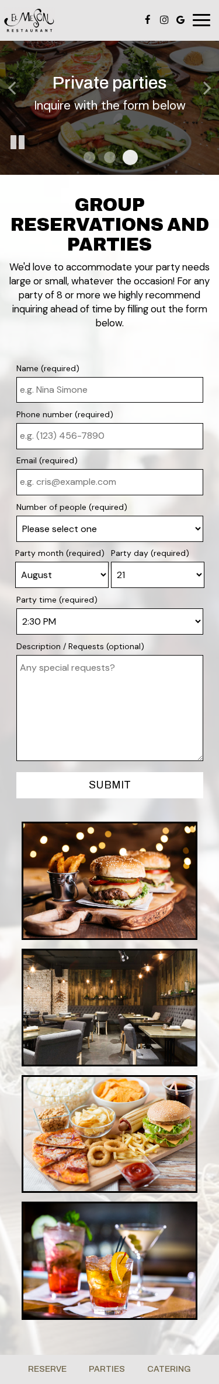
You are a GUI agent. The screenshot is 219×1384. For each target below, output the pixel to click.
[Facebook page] (148, 19)
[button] (89, 157)
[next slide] (207, 87)
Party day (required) (150, 553)
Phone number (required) (64, 414)
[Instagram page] (164, 19)
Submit (110, 785)
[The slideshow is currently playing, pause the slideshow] (17, 143)
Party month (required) (60, 553)
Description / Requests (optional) (80, 646)
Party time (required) (57, 599)
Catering (169, 1369)
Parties (107, 1369)
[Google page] (180, 19)
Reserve (47, 1369)
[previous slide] (11, 87)
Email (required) (47, 460)
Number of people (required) (71, 507)
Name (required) (47, 368)
